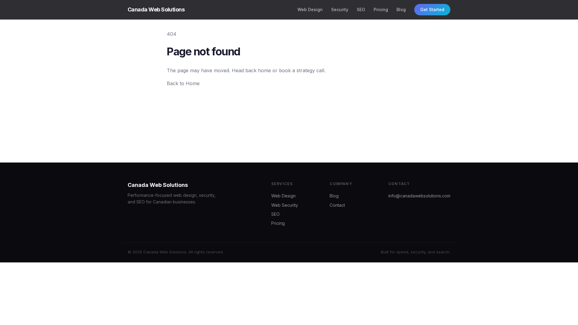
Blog (401, 9)
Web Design (310, 9)
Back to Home (183, 83)
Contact (337, 205)
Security (339, 9)
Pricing (381, 9)
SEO (361, 9)
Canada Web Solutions (156, 9)
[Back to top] (566, 316)
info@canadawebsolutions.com (419, 195)
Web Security (284, 205)
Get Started (432, 9)
